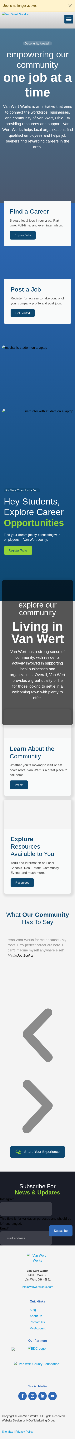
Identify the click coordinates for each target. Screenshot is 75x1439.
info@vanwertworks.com (37, 1286)
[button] (68, 19)
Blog (33, 1310)
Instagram (7, 1199)
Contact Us (37, 1322)
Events (18, 784)
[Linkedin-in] (42, 1396)
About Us (36, 1316)
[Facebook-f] (22, 1396)
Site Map (7, 1431)
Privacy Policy (24, 1431)
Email (4, 1228)
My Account (37, 1328)
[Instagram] (32, 1396)
